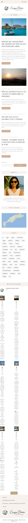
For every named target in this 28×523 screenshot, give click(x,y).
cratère (4, 243)
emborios (5, 246)
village (4, 276)
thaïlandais (16, 270)
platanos (5, 264)
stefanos (16, 267)
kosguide (5, 255)
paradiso (23, 261)
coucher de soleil (7, 270)
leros (11, 255)
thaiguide (5, 273)
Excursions (4, 38)
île (11, 249)
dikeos (17, 243)
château (17, 240)
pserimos (22, 264)
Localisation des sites (19, 38)
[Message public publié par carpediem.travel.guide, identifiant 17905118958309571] (2, 428)
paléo (4, 261)
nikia (18, 258)
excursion (12, 246)
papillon (10, 240)
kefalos (4, 252)
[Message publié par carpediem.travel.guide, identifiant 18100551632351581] (16, 298)
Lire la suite (6, 63)
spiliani (9, 267)
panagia (15, 261)
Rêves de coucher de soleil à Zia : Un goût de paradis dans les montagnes (14, 93)
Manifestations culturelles (9, 500)
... (14, 59)
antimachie (19, 237)
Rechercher (4, 162)
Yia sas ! (4, 506)
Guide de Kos (17, 252)
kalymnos (22, 249)
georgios (20, 246)
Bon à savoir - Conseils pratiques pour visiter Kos (14, 503)
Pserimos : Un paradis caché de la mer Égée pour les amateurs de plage (13, 142)
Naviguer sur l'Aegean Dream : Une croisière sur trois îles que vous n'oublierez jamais (14, 43)
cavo (23, 240)
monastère (11, 258)
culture (10, 243)
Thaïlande (12, 273)
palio (9, 261)
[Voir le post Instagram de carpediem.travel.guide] (3, 299)
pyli (3, 267)
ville (19, 273)
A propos (5, 497)
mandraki (18, 255)
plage (4, 240)
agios (13, 237)
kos (10, 252)
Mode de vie (10, 38)
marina (4, 258)
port (16, 264)
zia (9, 276)
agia (7, 237)
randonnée (5, 249)
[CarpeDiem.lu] (14, 8)
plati (11, 264)
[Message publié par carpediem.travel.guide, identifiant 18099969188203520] (16, 428)
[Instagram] (22, 2)
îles (16, 249)
